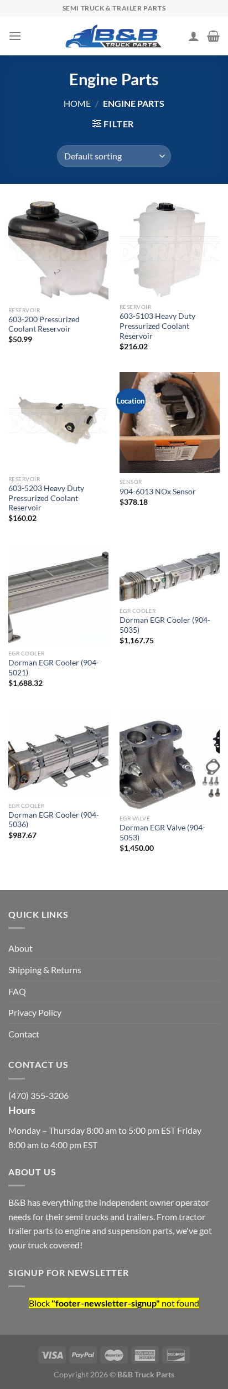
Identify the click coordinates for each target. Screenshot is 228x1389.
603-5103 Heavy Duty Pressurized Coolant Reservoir (157, 326)
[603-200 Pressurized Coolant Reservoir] (58, 250)
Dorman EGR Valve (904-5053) (162, 832)
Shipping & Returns (44, 969)
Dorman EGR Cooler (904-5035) (165, 625)
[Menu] (15, 35)
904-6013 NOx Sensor (158, 491)
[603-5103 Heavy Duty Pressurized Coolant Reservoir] (170, 249)
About (20, 948)
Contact (23, 1034)
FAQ (17, 991)
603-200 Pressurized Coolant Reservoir (44, 324)
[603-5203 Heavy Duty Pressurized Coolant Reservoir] (58, 420)
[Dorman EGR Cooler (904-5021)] (58, 594)
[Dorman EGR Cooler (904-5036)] (58, 752)
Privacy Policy (34, 1012)
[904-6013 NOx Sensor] (170, 422)
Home (77, 103)
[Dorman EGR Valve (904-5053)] (170, 759)
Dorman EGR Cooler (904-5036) (53, 819)
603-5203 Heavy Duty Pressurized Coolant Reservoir (46, 498)
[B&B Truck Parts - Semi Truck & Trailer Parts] (114, 36)
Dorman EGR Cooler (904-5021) (53, 667)
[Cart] (213, 36)
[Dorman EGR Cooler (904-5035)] (170, 573)
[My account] (193, 36)
